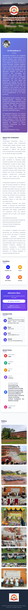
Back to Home (8, 3)
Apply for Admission (15, 301)
